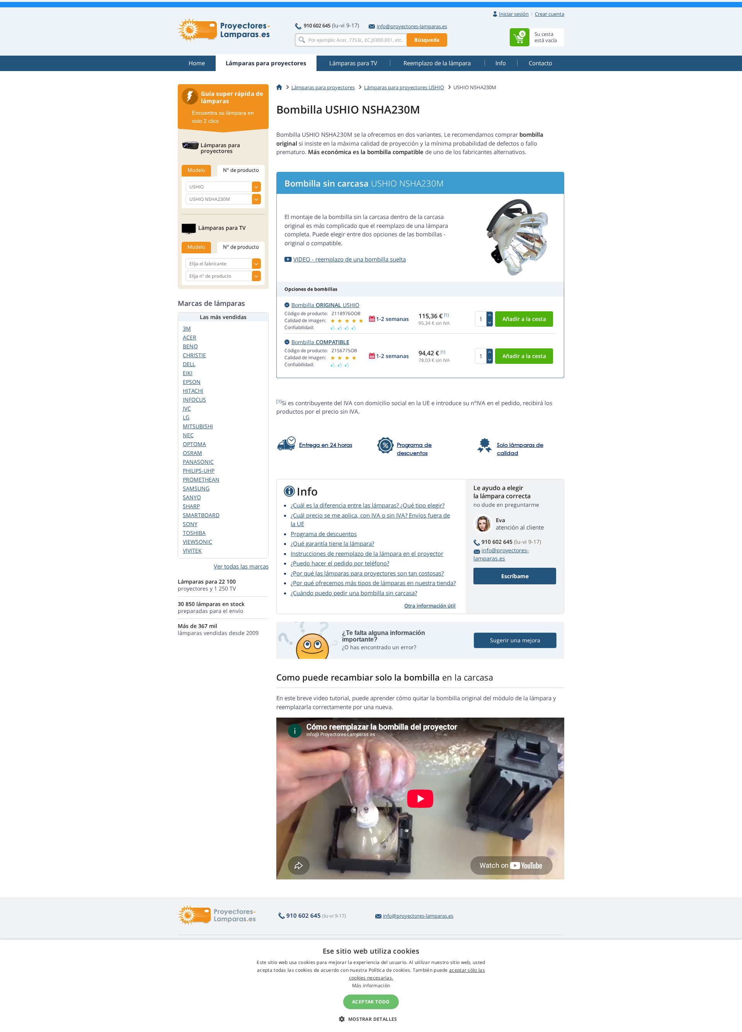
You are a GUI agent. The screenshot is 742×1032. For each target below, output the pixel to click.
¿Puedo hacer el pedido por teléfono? (340, 563)
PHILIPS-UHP (198, 470)
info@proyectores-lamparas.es (412, 26)
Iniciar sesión (514, 13)
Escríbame (515, 576)
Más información (371, 985)
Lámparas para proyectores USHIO (404, 87)
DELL (189, 364)
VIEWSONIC (197, 541)
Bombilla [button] (320, 342)
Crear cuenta (549, 13)
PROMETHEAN (201, 479)
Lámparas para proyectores (323, 87)
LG (186, 417)
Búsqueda (426, 39)
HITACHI (193, 390)
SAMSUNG (196, 488)
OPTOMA (194, 444)
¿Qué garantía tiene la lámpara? (332, 543)
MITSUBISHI (198, 426)
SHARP (191, 506)
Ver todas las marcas (241, 566)
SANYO (192, 497)
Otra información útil (430, 605)
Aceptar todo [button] (371, 1001)
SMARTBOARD (201, 515)
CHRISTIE (194, 355)
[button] (371, 1019)
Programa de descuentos (324, 534)
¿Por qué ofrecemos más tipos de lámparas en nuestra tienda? (373, 583)
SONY (190, 524)
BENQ (190, 346)
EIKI (187, 373)
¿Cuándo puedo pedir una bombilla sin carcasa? (354, 593)
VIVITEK (192, 550)
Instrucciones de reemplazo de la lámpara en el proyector (367, 553)
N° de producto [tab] (241, 169)
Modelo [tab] (196, 169)
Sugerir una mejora (515, 640)
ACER (189, 337)
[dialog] (371, 986)
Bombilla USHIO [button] (325, 305)
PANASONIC (198, 461)
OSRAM (192, 453)
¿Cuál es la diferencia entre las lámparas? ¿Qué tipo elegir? (367, 505)
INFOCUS (194, 399)
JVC (187, 408)
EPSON (192, 381)
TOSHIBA (194, 532)
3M (187, 328)
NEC (188, 435)
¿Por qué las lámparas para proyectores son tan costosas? (367, 573)
